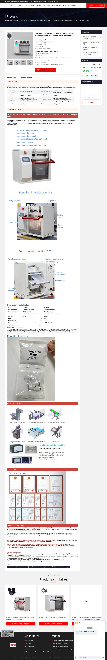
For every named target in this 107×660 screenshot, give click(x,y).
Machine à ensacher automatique (60, 566)
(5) (90, 53)
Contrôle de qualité (29, 646)
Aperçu (21, 5)
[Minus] (103, 623)
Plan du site (28, 649)
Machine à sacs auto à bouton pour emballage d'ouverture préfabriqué (84, 618)
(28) (91, 43)
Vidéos (38, 5)
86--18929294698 (53, 1)
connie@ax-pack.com (40, 1)
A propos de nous (58, 5)
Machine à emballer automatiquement (17, 566)
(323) (89, 37)
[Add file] (76, 657)
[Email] (91, 71)
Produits (29, 5)
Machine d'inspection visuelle (60, 643)
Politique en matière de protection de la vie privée (37, 651)
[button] (32, 62)
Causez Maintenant (91, 75)
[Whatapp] (87, 71)
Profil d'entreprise (29, 640)
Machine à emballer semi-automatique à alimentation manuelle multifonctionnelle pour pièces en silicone (20, 618)
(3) (90, 48)
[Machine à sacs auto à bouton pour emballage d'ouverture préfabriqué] (86, 601)
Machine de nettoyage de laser (60, 646)
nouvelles (72, 5)
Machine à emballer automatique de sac (40, 566)
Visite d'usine (28, 643)
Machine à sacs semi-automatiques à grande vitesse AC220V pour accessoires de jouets (53, 618)
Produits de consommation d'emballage (63, 649)
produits (12, 20)
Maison (7, 20)
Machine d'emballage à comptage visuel (25, 20)
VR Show (47, 5)
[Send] (103, 657)
